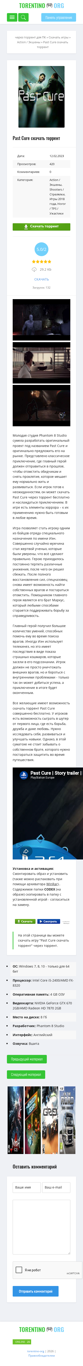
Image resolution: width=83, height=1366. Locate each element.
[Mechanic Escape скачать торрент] (33, 1153)
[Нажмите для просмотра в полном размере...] (41, 339)
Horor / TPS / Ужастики (58, 208)
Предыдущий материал (27, 1059)
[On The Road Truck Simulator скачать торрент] (67, 1153)
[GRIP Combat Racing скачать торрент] (50, 1153)
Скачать (41, 279)
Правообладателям (41, 1355)
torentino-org (35, 1351)
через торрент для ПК (30, 37)
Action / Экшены (28, 42)
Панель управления (58, 17)
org (41, 5)
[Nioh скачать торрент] (15, 1153)
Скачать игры (58, 37)
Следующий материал (26, 1074)
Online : (22, 1341)
